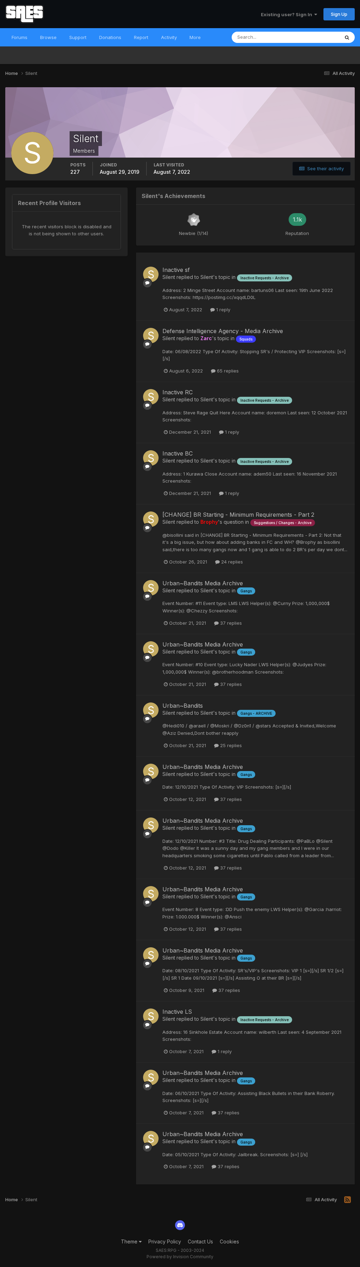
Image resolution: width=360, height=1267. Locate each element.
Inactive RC (177, 392)
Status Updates (314, 37)
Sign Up (339, 14)
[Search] (347, 37)
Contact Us (200, 1241)
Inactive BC (177, 453)
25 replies (230, 745)
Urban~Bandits (182, 705)
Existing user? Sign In (287, 14)
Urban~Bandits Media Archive (202, 583)
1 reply (222, 309)
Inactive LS (177, 1011)
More (195, 37)
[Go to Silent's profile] (151, 274)
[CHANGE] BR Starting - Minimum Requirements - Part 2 (238, 514)
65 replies (227, 371)
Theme (130, 1241)
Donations (110, 37)
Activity (169, 37)
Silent (168, 277)
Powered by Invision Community (180, 1256)
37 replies (230, 623)
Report (141, 37)
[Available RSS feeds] (347, 1200)
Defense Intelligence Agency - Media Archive (222, 331)
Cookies (229, 1241)
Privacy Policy (164, 1241)
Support (77, 37)
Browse (48, 37)
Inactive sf (176, 269)
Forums (19, 37)
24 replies (231, 562)
